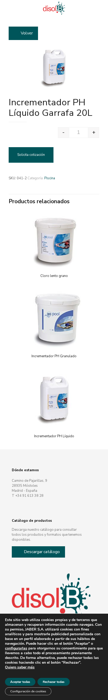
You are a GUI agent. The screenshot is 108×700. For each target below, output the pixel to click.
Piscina (49, 178)
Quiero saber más (20, 667)
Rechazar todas (53, 682)
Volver (27, 33)
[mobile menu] (100, 7)
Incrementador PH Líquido (54, 436)
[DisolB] (54, 7)
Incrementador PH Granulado (54, 356)
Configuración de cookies (28, 691)
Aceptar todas (20, 682)
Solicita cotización (31, 154)
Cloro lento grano (54, 276)
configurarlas (16, 648)
